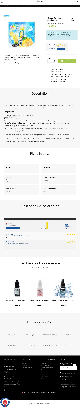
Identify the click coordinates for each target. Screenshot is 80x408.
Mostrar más (60, 49)
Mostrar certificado (12, 227)
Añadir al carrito (67, 61)
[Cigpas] (40, 1)
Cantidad (50, 58)
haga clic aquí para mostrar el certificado (33, 393)
